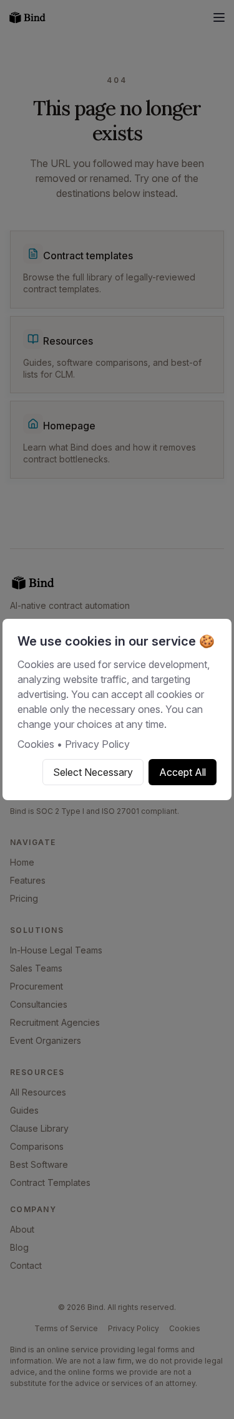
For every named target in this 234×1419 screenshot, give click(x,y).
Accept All (182, 772)
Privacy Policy (97, 744)
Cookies (35, 744)
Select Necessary (93, 772)
